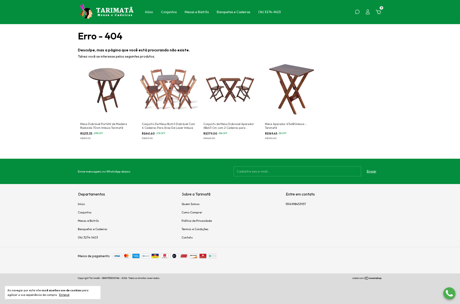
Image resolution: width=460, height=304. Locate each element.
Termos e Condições (195, 229)
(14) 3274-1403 (269, 12)
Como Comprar (192, 212)
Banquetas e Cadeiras (233, 12)
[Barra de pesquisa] (357, 12)
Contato (187, 237)
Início (149, 12)
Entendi (64, 295)
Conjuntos (169, 12)
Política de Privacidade (197, 221)
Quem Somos (191, 204)
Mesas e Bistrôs (197, 12)
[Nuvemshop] (367, 279)
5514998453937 (296, 204)
